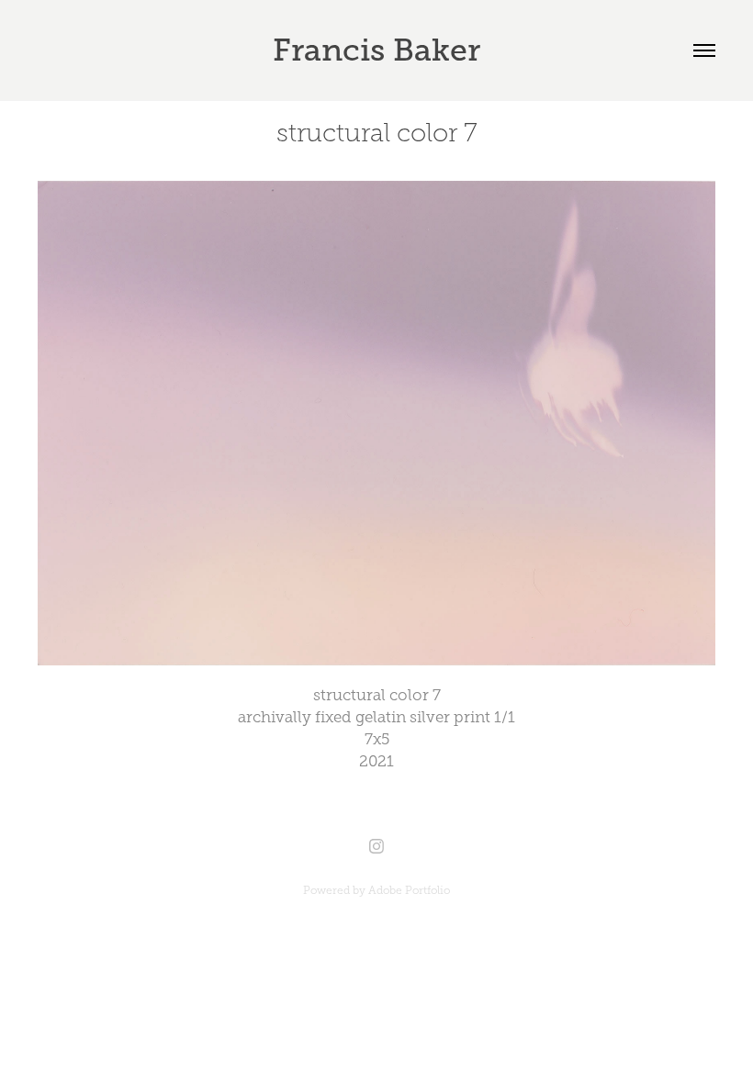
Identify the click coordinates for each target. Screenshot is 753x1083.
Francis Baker (376, 50)
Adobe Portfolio (409, 890)
